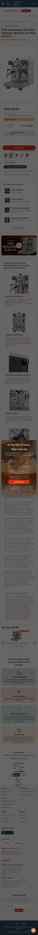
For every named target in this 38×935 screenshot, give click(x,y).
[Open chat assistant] (33, 930)
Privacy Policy (25, 489)
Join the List (19, 482)
